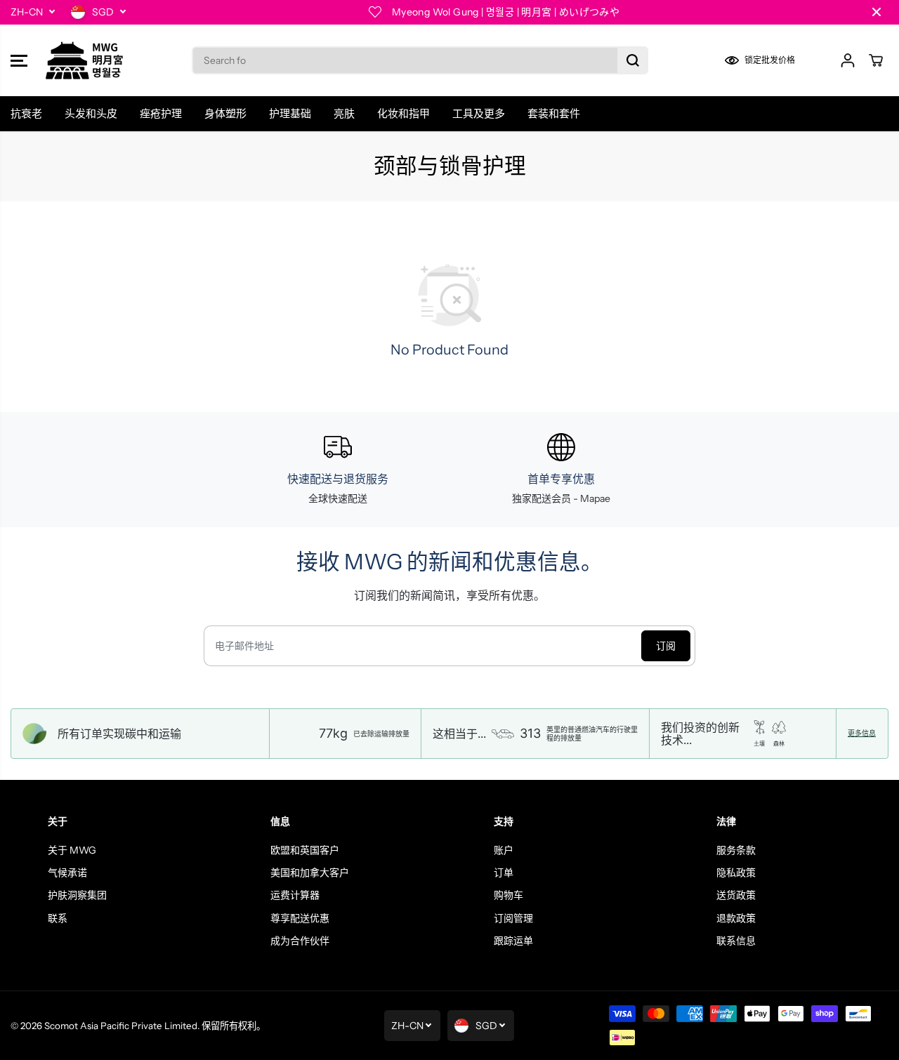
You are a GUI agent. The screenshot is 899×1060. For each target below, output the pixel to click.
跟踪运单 (513, 940)
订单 (503, 872)
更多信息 (862, 733)
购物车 (508, 895)
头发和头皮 (91, 113)
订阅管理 (513, 918)
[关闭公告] (876, 12)
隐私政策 (736, 872)
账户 (503, 850)
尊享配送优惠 (299, 918)
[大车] (875, 60)
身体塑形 (225, 113)
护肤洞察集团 (77, 895)
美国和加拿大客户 (309, 872)
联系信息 (736, 940)
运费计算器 (295, 895)
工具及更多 (478, 113)
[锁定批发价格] (769, 60)
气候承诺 (67, 872)
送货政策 (736, 895)
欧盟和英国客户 (304, 850)
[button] (19, 60)
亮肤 (344, 113)
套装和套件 (553, 113)
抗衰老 (26, 113)
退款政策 (736, 918)
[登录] (847, 60)
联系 (57, 918)
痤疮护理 (161, 113)
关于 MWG (72, 850)
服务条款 (736, 850)
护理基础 (290, 113)
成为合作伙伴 (299, 940)
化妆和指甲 (403, 113)
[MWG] (84, 60)
